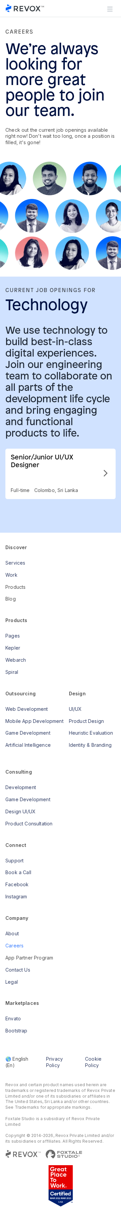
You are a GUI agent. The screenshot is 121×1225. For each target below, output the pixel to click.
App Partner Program (29, 958)
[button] (110, 8)
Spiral (11, 672)
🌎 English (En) (17, 1062)
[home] (25, 8)
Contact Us (17, 970)
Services (15, 563)
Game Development (27, 733)
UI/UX (75, 709)
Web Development (26, 709)
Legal (11, 982)
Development (20, 787)
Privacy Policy (54, 1062)
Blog (10, 599)
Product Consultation (28, 823)
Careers (14, 945)
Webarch (15, 660)
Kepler (12, 648)
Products (15, 587)
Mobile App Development (34, 721)
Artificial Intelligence (28, 745)
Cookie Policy (93, 1062)
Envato (13, 1018)
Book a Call (18, 872)
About (12, 933)
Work (11, 575)
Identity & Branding (90, 745)
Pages (12, 636)
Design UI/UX (20, 811)
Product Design (86, 721)
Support (14, 860)
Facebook (17, 884)
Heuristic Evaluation (91, 733)
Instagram (16, 896)
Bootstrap (16, 1030)
